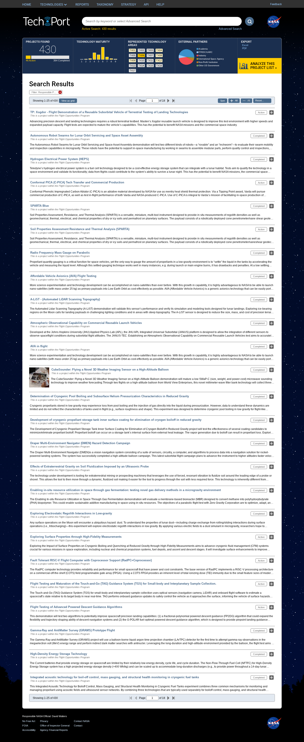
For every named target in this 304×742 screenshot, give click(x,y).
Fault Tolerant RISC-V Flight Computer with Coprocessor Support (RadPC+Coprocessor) (91, 560)
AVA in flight (38, 346)
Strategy (128, 4)
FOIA (25, 725)
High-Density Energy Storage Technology (58, 654)
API (146, 4)
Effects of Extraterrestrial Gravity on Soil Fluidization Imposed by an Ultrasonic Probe (89, 466)
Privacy (44, 721)
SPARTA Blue (39, 205)
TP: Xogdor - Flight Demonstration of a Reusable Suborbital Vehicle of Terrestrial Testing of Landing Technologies (109, 112)
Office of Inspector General (54, 725)
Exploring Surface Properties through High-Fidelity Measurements (76, 536)
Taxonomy (105, 4)
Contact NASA (81, 721)
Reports (82, 4)
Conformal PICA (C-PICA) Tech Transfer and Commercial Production (77, 182)
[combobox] (162, 21)
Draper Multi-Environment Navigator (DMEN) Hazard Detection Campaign (80, 443)
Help (160, 4)
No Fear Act (28, 721)
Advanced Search (230, 28)
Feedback (276, 4)
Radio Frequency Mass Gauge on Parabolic (60, 252)
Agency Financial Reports (54, 730)
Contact (78, 725)
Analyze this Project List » (263, 66)
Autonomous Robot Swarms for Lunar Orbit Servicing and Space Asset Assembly (86, 135)
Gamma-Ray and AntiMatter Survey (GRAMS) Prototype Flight (72, 630)
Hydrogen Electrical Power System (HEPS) (59, 159)
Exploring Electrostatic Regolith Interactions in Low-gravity (71, 513)
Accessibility (29, 730)
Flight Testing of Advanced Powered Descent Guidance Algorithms (76, 607)
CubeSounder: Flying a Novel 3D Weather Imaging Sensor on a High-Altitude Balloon (110, 369)
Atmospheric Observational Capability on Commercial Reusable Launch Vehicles (86, 323)
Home (26, 4)
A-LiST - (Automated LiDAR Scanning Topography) (65, 299)
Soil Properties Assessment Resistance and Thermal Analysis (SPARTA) (79, 229)
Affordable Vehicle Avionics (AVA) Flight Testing (63, 276)
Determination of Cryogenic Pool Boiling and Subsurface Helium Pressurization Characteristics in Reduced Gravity (109, 396)
